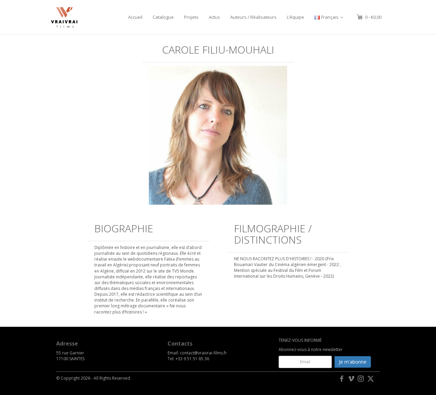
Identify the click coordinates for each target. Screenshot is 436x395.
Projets (191, 17)
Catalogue (163, 17)
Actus (214, 17)
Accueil (135, 17)
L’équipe (295, 17)
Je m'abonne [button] (353, 362)
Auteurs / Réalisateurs (253, 17)
